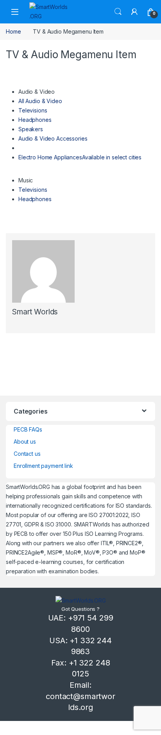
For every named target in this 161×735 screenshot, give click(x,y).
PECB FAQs (28, 429)
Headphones (35, 119)
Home (13, 31)
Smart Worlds (35, 311)
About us (25, 441)
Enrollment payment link (43, 465)
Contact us (27, 453)
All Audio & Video (40, 101)
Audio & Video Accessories (53, 138)
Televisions (32, 110)
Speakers (30, 129)
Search (118, 11)
